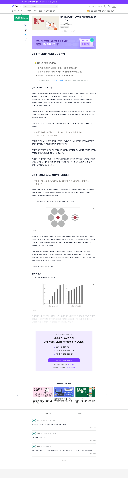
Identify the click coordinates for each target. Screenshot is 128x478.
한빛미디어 (69, 25)
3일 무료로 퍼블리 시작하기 (64, 360)
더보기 (64, 460)
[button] (21, 18)
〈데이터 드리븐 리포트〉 (57, 80)
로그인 (114, 6)
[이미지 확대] (94, 208)
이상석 (66, 23)
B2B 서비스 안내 (70, 367)
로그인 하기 (71, 365)
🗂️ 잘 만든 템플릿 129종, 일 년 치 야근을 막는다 (100, 11)
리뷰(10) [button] (48, 413)
